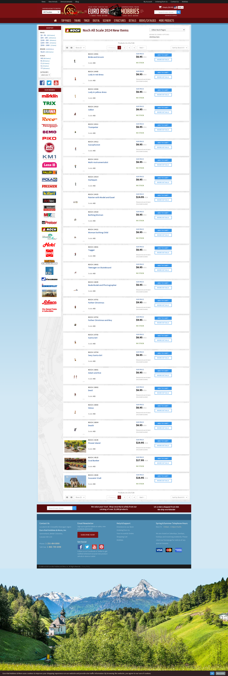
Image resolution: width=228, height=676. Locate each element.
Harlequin (92, 179)
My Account (148, 2)
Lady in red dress (95, 74)
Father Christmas (96, 302)
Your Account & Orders (125, 533)
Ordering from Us (161, 2)
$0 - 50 (48, 35)
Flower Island (94, 443)
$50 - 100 (48, 38)
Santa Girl (92, 337)
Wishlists (185, 2)
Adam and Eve (94, 372)
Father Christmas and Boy (100, 320)
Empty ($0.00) (168, 7)
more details (163, 60)
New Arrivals (53, 2)
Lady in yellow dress (97, 92)
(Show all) (50, 49)
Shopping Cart (122, 537)
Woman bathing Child (98, 232)
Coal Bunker (93, 460)
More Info (220, 673)
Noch (47, 52)
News (43, 2)
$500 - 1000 (48, 45)
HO (46, 58)
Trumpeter (93, 127)
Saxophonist (94, 144)
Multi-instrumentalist (98, 162)
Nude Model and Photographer (102, 285)
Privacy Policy (86, 566)
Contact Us (175, 2)
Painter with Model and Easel (101, 197)
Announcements (66, 2)
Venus (91, 408)
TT (45, 68)
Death (91, 425)
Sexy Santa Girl (95, 355)
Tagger (91, 250)
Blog (77, 2)
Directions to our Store (125, 527)
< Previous (111, 48)
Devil (90, 390)
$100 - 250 (48, 40)
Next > (142, 48)
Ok (212, 673)
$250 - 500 (48, 43)
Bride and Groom (96, 57)
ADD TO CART (163, 55)
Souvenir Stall (94, 478)
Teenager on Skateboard (99, 267)
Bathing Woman (95, 215)
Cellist (91, 109)
